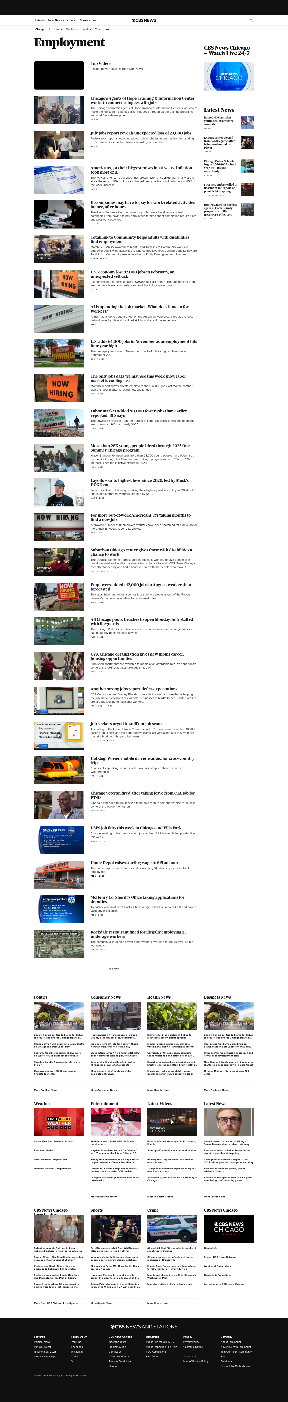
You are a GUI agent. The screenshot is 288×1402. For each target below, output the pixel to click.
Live (71, 20)
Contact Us (115, 1351)
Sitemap (113, 1366)
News (57, 29)
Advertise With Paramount (236, 1347)
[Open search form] (251, 20)
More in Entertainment (104, 1196)
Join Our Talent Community (236, 1351)
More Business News (216, 1090)
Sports (86, 29)
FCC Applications (156, 1351)
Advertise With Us (119, 1356)
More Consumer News (104, 1090)
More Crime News (157, 1303)
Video (98, 29)
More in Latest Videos (160, 1196)
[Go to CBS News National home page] (144, 20)
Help (223, 1356)
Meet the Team (117, 1342)
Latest (39, 20)
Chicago (40, 29)
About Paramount (231, 1342)
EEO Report (153, 1356)
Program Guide (117, 1347)
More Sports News (101, 1303)
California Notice (193, 1347)
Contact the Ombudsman (235, 1366)
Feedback (226, 1361)
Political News (42, 1342)
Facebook (77, 1347)
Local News (55, 20)
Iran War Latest (42, 1347)
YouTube (76, 1342)
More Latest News (214, 1196)
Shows (84, 20)
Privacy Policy (191, 1342)
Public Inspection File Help (161, 1347)
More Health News (158, 1090)
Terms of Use (190, 1356)
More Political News (46, 1090)
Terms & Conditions (120, 1361)
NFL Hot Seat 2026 (45, 1351)
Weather (71, 29)
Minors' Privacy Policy (195, 1361)
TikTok (75, 1356)
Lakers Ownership (44, 1356)
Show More (114, 968)
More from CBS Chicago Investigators (56, 1303)
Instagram (77, 1351)
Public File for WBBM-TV (160, 1342)
